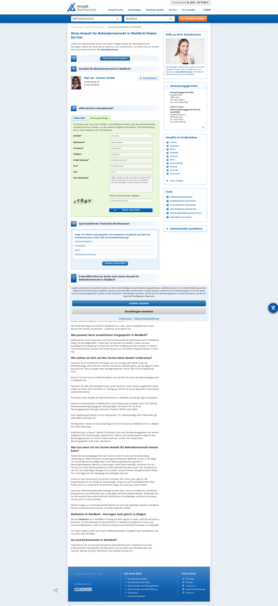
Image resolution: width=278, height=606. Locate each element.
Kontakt (189, 582)
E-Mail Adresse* (81, 160)
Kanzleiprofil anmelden (137, 579)
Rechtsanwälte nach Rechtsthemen (143, 589)
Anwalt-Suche (115, 9)
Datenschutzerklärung (146, 318)
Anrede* (77, 135)
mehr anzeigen (176, 180)
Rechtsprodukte (155, 9)
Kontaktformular (109, 49)
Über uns (190, 592)
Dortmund (175, 173)
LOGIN (207, 9)
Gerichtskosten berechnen (183, 209)
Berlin (173, 149)
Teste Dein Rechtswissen (115, 58)
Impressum (125, 318)
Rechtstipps (134, 9)
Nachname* (79, 142)
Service (173, 9)
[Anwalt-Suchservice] (83, 8)
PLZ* (75, 166)
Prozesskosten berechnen (183, 204)
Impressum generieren (181, 196)
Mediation (84, 519)
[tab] (79, 117)
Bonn (172, 159)
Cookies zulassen (139, 303)
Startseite (190, 578)
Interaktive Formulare (181, 217)
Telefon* (77, 154)
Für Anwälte (188, 9)
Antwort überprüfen (115, 263)
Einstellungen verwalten (139, 311)
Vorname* (78, 148)
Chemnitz (174, 170)
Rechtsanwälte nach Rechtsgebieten (143, 586)
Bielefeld (174, 153)
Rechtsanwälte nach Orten (139, 582)
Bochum (174, 156)
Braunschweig (176, 163)
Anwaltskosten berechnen (183, 200)
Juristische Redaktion (137, 596)
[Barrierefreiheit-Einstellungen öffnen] (273, 308)
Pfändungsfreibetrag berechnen (186, 213)
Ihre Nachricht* (81, 177)
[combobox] (131, 136)
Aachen (173, 142)
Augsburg (174, 146)
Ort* (75, 171)
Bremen (173, 166)
